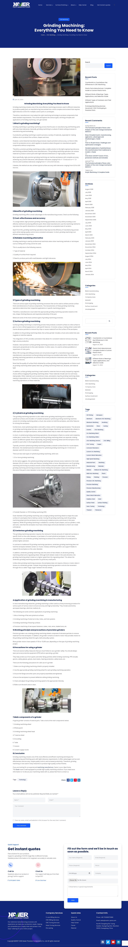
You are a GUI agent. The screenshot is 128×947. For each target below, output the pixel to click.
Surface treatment (91, 306)
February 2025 (89, 238)
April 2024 (88, 268)
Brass (98, 426)
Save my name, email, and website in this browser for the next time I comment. (40, 820)
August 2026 (89, 189)
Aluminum (89, 418)
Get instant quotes (103, 5)
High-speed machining (93, 459)
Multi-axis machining (92, 473)
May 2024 (88, 265)
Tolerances (98, 510)
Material (87, 300)
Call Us (11, 871)
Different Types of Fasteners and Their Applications (98, 101)
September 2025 (90, 220)
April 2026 (88, 201)
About (73, 5)
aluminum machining (92, 422)
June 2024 (88, 262)
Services (49, 5)
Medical (89, 470)
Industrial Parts (91, 462)
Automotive (90, 426)
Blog (91, 5)
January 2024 (89, 274)
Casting (105, 426)
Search (87, 62)
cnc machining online (93, 437)
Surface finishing (61, 5)
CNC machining (99, 429)
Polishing (96, 477)
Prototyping (89, 303)
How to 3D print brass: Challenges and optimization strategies (97, 144)
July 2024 (88, 259)
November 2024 (90, 247)
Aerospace (99, 415)
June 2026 (88, 195)
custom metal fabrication (94, 455)
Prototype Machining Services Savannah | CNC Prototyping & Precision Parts (95, 108)
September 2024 (90, 253)
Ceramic (89, 429)
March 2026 (88, 204)
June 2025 (88, 226)
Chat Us (39, 871)
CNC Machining (64, 19)
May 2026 (88, 198)
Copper (99, 444)
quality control (91, 491)
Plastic (104, 473)
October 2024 (89, 250)
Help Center (83, 5)
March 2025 (89, 235)
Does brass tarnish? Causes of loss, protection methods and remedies (96, 157)
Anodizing (104, 422)
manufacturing (91, 466)
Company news (90, 297)
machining (101, 462)
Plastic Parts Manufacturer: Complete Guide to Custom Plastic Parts (98, 89)
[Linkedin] (118, 942)
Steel (99, 499)
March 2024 (89, 271)
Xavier (18, 769)
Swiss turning (90, 506)
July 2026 (88, 192)
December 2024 (90, 244)
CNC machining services (93, 440)
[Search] (109, 321)
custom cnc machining (93, 451)
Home (40, 5)
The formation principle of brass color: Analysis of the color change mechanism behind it (98, 130)
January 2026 (89, 210)
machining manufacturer (45, 767)
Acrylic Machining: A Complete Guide (97, 172)
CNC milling (107, 440)
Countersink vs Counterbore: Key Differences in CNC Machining (96, 83)
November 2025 (90, 217)
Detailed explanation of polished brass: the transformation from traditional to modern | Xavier (98, 150)
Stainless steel (91, 499)
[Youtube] (113, 942)
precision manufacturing (93, 488)
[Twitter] (108, 942)
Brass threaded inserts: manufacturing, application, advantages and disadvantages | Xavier (98, 137)
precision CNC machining (94, 481)
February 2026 (89, 207)
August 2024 (89, 256)
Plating (89, 477)
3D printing (90, 415)
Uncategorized (90, 309)
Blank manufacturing (92, 291)
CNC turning (90, 444)
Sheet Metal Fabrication (93, 495)
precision (105, 477)
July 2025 (88, 223)
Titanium (89, 510)
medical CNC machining (101, 470)
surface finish (90, 502)
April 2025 (88, 232)
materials (101, 466)
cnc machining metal (92, 433)
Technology (22, 779)
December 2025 (90, 214)
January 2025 (89, 241)
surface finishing (102, 502)
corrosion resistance (93, 448)
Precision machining (92, 484)
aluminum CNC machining (103, 418)
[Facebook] (103, 942)
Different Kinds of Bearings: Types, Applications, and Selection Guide (96, 95)
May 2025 (88, 229)
